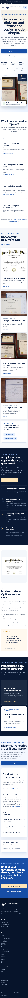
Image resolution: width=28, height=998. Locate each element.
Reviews (3, 948)
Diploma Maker (4, 922)
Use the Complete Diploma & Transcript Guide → (18, 220)
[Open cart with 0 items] (25, 7)
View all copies (5, 244)
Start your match (7, 373)
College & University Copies (14, 321)
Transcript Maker (5, 924)
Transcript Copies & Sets (13, 408)
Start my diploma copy (14, 886)
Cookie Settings (4, 984)
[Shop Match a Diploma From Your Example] (14, 346)
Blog (2, 961)
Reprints (5, 941)
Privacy (2, 992)
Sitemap (3, 982)
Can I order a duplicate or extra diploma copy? (11, 813)
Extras (2, 935)
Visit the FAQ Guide (14, 763)
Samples (3, 954)
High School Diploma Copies (14, 278)
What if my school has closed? (11, 832)
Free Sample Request (6, 949)
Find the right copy (14, 55)
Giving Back (4, 958)
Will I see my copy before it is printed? (11, 826)
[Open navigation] (2, 7)
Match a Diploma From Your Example (14, 364)
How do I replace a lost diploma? (12, 794)
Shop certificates (9, 434)
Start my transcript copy (14, 891)
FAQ (2, 946)
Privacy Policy (4, 976)
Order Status (4, 944)
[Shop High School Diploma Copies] (14, 261)
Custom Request (5, 951)
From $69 (6, 286)
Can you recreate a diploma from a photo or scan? (12, 820)
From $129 (6, 329)
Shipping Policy (4, 980)
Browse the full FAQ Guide (10, 788)
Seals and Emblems (7, 937)
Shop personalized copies (10, 701)
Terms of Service (5, 974)
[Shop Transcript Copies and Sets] (14, 390)
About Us (3, 953)
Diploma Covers (6, 938)
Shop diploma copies (14, 51)
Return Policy (4, 978)
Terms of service (4, 962)
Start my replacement (10, 480)
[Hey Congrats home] (14, 7)
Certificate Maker (5, 926)
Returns (3, 959)
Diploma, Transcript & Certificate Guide (12, 846)
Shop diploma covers (10, 438)
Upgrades (5, 940)
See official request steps (10, 727)
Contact (3, 969)
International (4, 929)
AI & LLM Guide (4, 995)
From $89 (6, 416)
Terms (7, 992)
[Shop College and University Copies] (14, 303)
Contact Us (3, 943)
